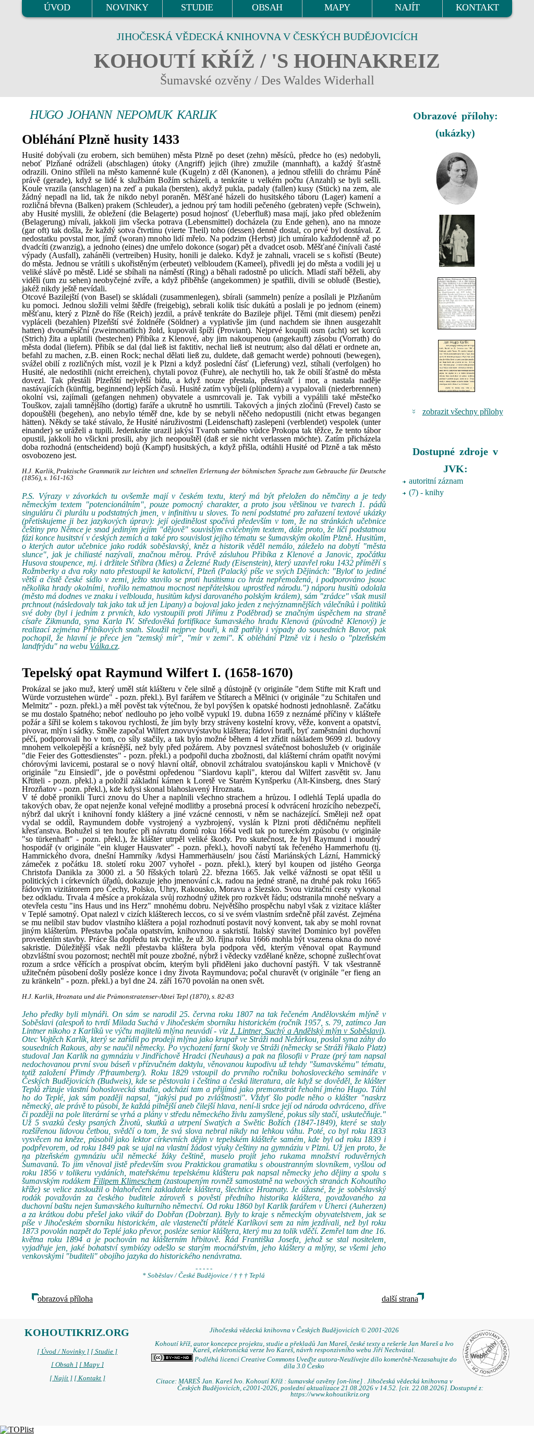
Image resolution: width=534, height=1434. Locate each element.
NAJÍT (407, 7)
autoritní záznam (436, 480)
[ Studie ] (104, 1351)
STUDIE (197, 7)
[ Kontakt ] (89, 1378)
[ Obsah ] (64, 1364)
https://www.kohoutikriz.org (330, 1394)
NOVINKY (127, 7)
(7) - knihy (426, 492)
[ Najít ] (61, 1378)
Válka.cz (104, 646)
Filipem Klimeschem (127, 1180)
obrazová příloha (65, 1298)
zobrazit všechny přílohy (462, 411)
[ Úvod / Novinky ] (63, 1351)
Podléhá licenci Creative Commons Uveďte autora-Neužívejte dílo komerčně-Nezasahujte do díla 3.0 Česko (325, 1363)
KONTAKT (477, 7)
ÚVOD (57, 7)
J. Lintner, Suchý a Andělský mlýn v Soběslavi (305, 1030)
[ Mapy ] (91, 1364)
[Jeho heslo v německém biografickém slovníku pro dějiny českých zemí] (457, 303)
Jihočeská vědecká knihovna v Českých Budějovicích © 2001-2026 (304, 1330)
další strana (400, 1298)
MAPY (337, 7)
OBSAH (267, 7)
